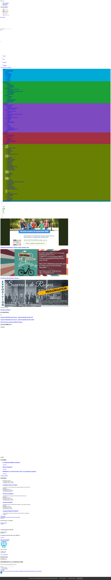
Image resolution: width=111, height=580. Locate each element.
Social (8, 124)
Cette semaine (3, 517)
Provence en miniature (8, 493)
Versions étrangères (4, 7)
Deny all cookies (71, 578)
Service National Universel (12, 193)
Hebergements (10, 162)
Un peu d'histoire (10, 85)
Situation (9, 83)
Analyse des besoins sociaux (12, 128)
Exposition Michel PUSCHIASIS (10, 511)
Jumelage (6, 72)
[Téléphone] (4, 212)
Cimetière (7, 102)
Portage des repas (10, 182)
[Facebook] (3, 210)
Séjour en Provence (11, 169)
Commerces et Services (9, 104)
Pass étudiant (9, 198)
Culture (6, 137)
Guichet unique (10, 101)
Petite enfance (9, 174)
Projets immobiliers (10, 100)
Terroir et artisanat (10, 160)
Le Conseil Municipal (9, 70)
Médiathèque (9, 138)
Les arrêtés (7, 79)
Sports (6, 134)
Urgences (9, 119)
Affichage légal (11, 571)
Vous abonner (4, 567)
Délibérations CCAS (11, 129)
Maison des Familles (11, 187)
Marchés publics (8, 73)
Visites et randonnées (11, 159)
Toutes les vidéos (3, 531)
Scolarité (6, 130)
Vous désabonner (5, 568)
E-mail (1, 566)
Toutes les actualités (4, 475)
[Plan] (4, 208)
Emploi (8, 125)
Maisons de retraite (10, 183)
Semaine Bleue (10, 185)
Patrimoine (9, 158)
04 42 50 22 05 (5, 554)
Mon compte (2, 17)
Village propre (10, 90)
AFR (8, 196)
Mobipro (9, 116)
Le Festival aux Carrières (12, 141)
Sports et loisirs (10, 136)
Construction (9, 96)
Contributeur (39, 571)
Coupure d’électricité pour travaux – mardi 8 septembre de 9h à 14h (16, 317)
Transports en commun (11, 111)
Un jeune (9, 192)
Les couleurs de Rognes (11, 99)
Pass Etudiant (9, 115)
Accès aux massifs (10, 93)
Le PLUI (9, 97)
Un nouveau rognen (11, 147)
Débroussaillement (10, 92)
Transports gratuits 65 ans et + (12, 188)
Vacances (9, 176)
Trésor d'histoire (10, 167)
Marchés (6, 131)
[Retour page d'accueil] (36, 41)
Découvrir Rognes (10, 87)
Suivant (2, 457)
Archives (9, 76)
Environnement (8, 88)
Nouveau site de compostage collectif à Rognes (11, 322)
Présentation (7, 82)
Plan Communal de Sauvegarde (13, 89)
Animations (9, 184)
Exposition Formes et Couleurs (10, 485)
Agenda (8, 139)
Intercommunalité (8, 74)
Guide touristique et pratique (12, 107)
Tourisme (6, 143)
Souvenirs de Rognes (5, 309)
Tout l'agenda (2, 516)
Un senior (10, 179)
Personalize (79, 578)
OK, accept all (63, 578)
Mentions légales (31, 571)
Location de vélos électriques (12, 117)
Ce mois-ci (13, 517)
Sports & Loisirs (10, 197)
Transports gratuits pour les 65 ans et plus (14, 114)
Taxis (8, 113)
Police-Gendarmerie (11, 122)
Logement (9, 126)
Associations (7, 142)
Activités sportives (10, 135)
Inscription (9, 105)
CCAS (6, 123)
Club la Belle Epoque (11, 186)
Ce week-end (8, 517)
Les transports (9, 195)
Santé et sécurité (8, 118)
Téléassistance (10, 180)
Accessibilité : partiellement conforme (20, 571)
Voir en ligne (2, 539)
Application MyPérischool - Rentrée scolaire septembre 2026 (14, 247)
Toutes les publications (4, 540)
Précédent (2, 327)
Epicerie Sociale (10, 127)
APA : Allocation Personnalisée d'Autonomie (15, 181)
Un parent (10, 173)
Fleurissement (9, 164)
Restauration (9, 161)
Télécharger (7, 539)
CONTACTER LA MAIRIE (5, 67)
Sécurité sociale (10, 121)
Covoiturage (9, 112)
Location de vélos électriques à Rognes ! (9, 278)
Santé (8, 120)
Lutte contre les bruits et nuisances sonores (15, 91)
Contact (35, 571)
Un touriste (10, 157)
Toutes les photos (3, 522)
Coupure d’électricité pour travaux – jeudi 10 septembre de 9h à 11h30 (17, 319)
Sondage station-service (11, 108)
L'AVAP (9, 98)
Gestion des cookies (4, 571)
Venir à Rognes (10, 84)
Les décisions (7, 77)
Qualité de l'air (10, 94)
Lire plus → (5, 464)
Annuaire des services (9, 71)
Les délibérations (8, 75)
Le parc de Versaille (11, 168)
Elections (9, 149)
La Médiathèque (10, 194)
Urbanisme (7, 95)
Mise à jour (9, 106)
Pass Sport (9, 200)
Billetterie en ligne (10, 140)
